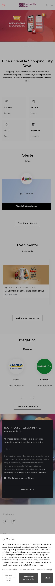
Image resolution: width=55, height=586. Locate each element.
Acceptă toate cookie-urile (28, 578)
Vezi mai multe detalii (8, 578)
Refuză (47, 578)
